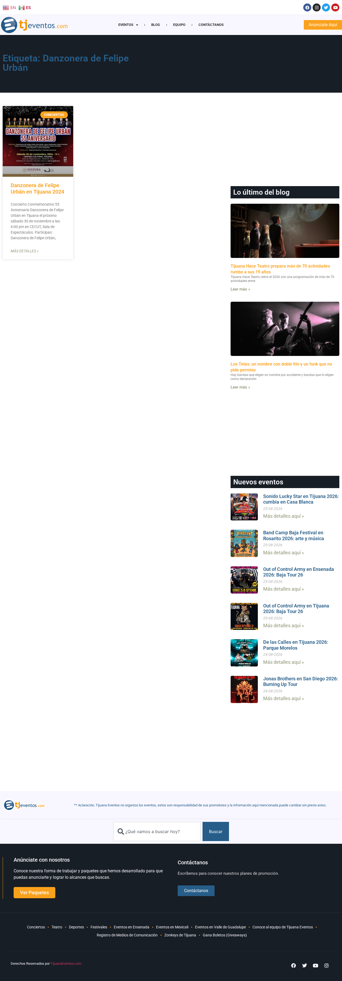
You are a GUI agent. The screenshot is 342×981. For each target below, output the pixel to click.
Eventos (125, 25)
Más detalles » (24, 251)
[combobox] (156, 831)
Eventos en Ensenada (131, 927)
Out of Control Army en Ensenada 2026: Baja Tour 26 (298, 572)
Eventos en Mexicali (172, 927)
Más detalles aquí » (283, 516)
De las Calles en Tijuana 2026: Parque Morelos (295, 645)
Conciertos (36, 927)
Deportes (76, 927)
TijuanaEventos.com (65, 964)
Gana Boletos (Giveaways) (225, 935)
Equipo (179, 25)
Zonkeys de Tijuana (180, 935)
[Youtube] (335, 7)
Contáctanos (211, 25)
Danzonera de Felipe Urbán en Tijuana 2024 (37, 188)
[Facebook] (307, 7)
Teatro (57, 927)
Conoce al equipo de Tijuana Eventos (282, 927)
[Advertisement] (235, 66)
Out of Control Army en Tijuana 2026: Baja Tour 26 (296, 608)
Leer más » (240, 289)
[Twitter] (326, 7)
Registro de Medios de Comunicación (127, 935)
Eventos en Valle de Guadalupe (220, 927)
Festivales (99, 927)
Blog (155, 25)
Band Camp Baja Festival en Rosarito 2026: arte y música (293, 535)
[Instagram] (317, 7)
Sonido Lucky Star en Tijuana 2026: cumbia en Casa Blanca (301, 499)
